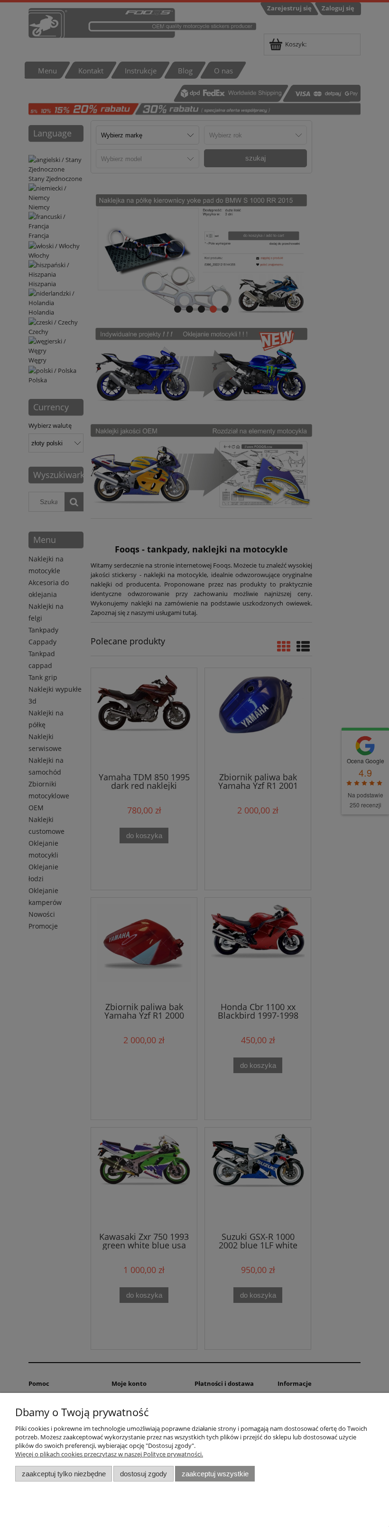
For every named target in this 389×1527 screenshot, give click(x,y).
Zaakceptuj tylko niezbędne (64, 1474)
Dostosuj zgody (143, 1474)
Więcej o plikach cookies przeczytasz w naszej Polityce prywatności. (109, 1454)
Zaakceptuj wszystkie (215, 1474)
